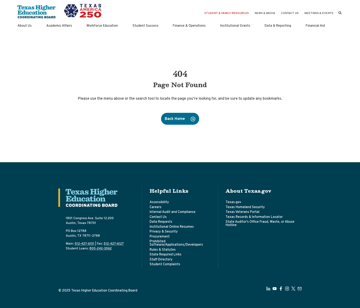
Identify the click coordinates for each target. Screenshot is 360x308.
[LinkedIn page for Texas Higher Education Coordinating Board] (268, 289)
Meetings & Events (318, 13)
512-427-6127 (114, 244)
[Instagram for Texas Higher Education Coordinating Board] (287, 289)
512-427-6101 (84, 244)
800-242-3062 (100, 248)
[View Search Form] (340, 13)
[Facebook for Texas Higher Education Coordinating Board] (281, 289)
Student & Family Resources (226, 13)
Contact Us (290, 13)
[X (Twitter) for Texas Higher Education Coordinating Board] (293, 289)
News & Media (265, 13)
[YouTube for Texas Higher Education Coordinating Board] (274, 289)
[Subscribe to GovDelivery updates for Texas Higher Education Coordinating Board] (300, 289)
